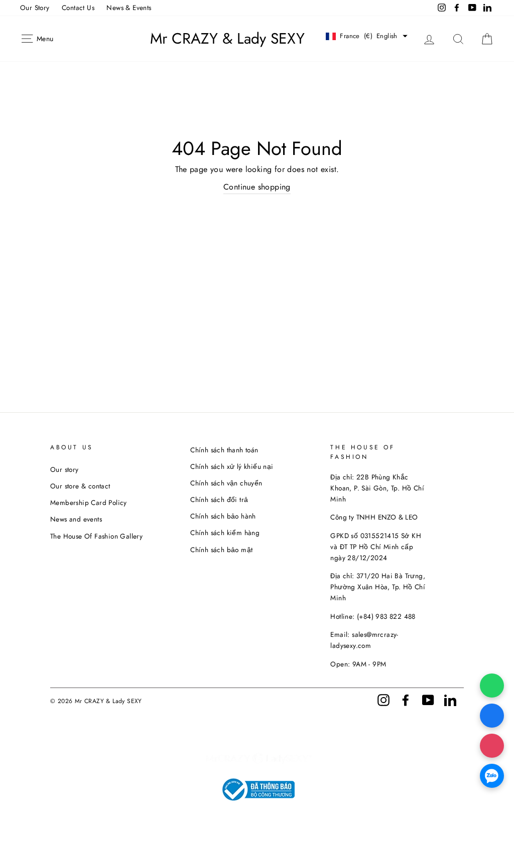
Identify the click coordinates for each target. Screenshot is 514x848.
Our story (64, 469)
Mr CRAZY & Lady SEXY (227, 38)
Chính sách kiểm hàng (225, 533)
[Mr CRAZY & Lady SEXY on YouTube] (428, 699)
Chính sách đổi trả (219, 499)
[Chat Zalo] (492, 776)
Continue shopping (257, 187)
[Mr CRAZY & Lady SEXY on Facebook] (406, 699)
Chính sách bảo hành (223, 516)
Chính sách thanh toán (224, 450)
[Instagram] (492, 746)
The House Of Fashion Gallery (96, 536)
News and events (76, 519)
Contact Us (78, 8)
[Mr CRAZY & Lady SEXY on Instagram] (383, 699)
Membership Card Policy (88, 502)
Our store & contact (80, 486)
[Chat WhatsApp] (492, 685)
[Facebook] (492, 716)
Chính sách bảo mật (221, 550)
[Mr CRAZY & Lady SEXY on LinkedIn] (450, 699)
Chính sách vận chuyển (226, 483)
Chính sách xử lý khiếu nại (231, 466)
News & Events (128, 8)
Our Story (35, 8)
